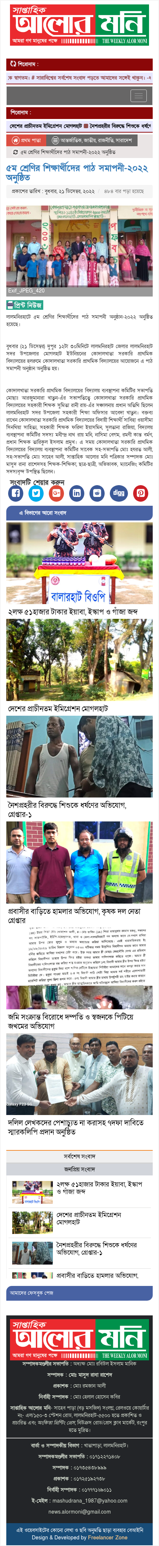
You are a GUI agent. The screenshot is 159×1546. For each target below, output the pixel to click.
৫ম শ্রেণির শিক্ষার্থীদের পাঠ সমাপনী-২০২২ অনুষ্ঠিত (77, 172)
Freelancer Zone (108, 1537)
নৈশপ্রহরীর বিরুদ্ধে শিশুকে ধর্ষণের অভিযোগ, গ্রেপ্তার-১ (67, 810)
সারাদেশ (124, 140)
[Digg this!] (119, 493)
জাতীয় (90, 140)
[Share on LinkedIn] (76, 493)
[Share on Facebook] (15, 493)
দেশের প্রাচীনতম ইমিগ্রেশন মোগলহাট (58, 709)
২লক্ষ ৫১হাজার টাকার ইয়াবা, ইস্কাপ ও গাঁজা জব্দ (73, 612)
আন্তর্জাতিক (71, 140)
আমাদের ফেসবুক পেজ (31, 1293)
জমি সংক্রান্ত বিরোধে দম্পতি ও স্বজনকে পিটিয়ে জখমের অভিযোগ (70, 1022)
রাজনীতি (106, 140)
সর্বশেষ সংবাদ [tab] (79, 1157)
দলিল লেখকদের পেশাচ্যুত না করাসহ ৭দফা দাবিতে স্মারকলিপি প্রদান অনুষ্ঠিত (75, 1127)
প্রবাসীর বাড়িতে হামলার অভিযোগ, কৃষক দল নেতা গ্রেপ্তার (74, 916)
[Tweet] (36, 493)
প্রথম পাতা (30, 140)
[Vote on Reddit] (97, 493)
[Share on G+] (56, 493)
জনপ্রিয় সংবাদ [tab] (79, 1169)
